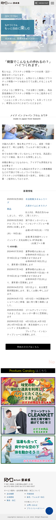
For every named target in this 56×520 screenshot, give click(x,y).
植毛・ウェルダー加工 (36, 497)
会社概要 (10, 493)
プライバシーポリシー (36, 508)
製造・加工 (11, 500)
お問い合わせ (32, 505)
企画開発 (10, 497)
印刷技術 (30, 493)
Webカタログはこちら (28, 346)
